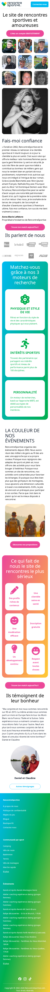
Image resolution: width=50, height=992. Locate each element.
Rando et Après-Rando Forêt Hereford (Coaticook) (24, 932)
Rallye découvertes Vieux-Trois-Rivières (19, 937)
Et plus (6, 871)
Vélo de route (8, 850)
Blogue (6, 819)
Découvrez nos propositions (25, 544)
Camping (7, 846)
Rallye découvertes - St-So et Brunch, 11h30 (22, 913)
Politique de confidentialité (14, 810)
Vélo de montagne (11, 863)
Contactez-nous (9, 827)
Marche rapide (9, 867)
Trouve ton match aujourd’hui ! (25, 227)
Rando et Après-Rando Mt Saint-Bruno (19, 909)
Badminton (8, 854)
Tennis (6, 859)
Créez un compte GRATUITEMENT (25, 33)
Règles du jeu (9, 814)
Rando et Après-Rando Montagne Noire (20, 890)
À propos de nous (10, 806)
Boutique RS (8, 823)
